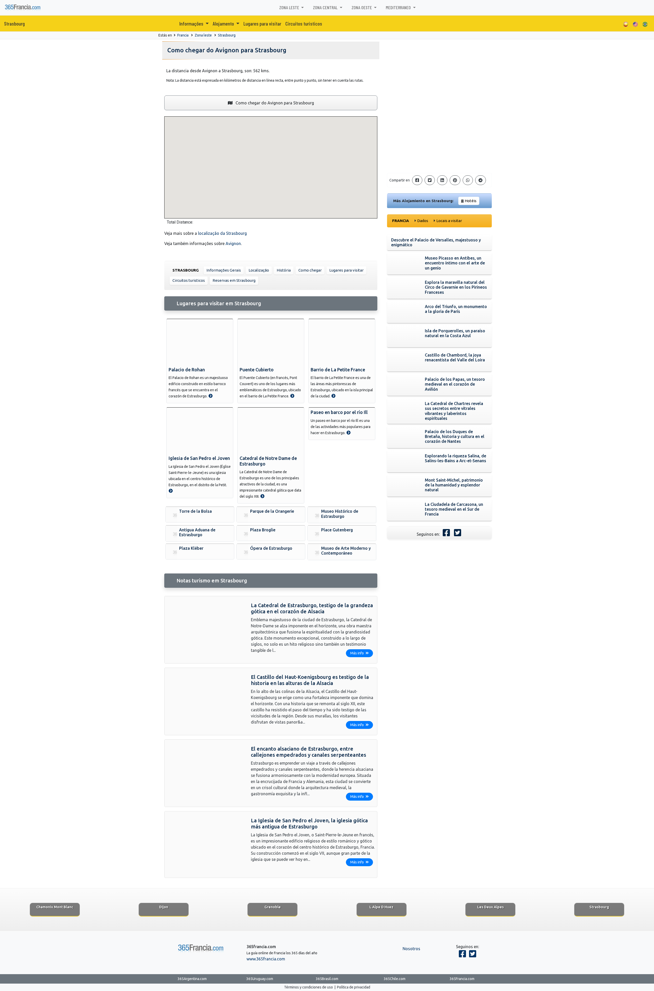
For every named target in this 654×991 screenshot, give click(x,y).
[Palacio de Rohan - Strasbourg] (210, 396)
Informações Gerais (223, 270)
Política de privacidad (353, 987)
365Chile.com (394, 979)
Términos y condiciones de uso (308, 987)
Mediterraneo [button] (399, 7)
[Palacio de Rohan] (200, 342)
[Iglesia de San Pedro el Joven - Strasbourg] (171, 490)
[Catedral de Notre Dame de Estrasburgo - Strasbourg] (262, 496)
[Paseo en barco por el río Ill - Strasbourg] (348, 432)
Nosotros (411, 948)
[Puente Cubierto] (271, 342)
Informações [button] (191, 23)
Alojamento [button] (224, 23)
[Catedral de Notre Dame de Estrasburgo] (271, 431)
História (284, 270)
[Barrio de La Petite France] (342, 342)
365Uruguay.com (259, 979)
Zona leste (203, 35)
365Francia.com (462, 979)
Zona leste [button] (289, 7)
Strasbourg (14, 23)
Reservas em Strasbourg (234, 280)
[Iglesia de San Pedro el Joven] (200, 431)
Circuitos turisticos (303, 23)
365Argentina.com (192, 979)
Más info (357, 653)
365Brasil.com (327, 979)
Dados (422, 220)
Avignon (233, 243)
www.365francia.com (266, 959)
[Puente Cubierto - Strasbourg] (292, 396)
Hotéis (470, 201)
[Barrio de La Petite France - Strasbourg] (333, 396)
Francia (183, 35)
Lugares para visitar (262, 23)
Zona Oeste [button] (362, 7)
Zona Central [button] (325, 7)
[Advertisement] (439, 133)
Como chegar (310, 270)
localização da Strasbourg (222, 233)
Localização (259, 270)
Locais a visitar (449, 220)
